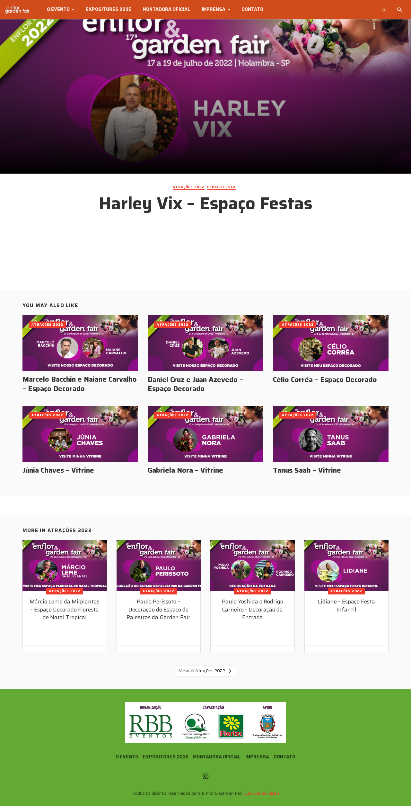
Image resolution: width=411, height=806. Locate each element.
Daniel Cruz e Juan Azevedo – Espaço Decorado (195, 384)
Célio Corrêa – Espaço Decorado (325, 379)
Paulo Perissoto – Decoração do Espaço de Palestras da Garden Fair (158, 609)
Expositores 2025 (108, 9)
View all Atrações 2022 (202, 670)
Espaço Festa (221, 187)
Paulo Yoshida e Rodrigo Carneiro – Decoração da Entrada (252, 609)
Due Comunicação (261, 793)
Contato (252, 9)
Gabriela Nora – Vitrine (185, 470)
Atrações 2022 (189, 187)
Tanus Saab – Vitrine (307, 470)
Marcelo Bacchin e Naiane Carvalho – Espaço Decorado (79, 384)
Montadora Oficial (166, 9)
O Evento (58, 9)
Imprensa (213, 9)
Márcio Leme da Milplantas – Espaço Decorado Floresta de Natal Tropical (65, 609)
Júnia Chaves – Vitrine (58, 470)
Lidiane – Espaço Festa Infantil (346, 605)
